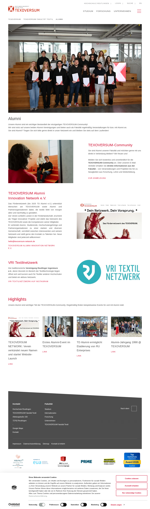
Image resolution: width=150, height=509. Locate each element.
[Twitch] (122, 422)
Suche (130, 3)
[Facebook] (135, 422)
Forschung (103, 11)
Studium (88, 11)
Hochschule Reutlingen (96, 3)
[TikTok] (109, 422)
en (140, 3)
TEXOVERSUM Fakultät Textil (56, 424)
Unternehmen (122, 11)
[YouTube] (129, 422)
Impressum (17, 444)
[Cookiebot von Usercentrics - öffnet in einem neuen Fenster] (14, 504)
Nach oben (125, 408)
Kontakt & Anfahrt (58, 444)
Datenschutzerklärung (38, 496)
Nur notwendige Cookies (131, 493)
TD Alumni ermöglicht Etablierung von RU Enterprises (89, 346)
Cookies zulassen (131, 478)
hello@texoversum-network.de (21, 241)
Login (118, 3)
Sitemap (46, 444)
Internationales (50, 413)
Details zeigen (116, 505)
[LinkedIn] (115, 422)
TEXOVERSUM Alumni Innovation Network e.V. (31, 247)
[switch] (63, 504)
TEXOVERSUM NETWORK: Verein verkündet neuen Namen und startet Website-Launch (22, 350)
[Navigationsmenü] (139, 11)
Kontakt (16, 432)
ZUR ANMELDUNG (97, 178)
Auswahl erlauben (132, 486)
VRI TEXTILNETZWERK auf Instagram (28, 281)
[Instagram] (102, 422)
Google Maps (18, 428)
